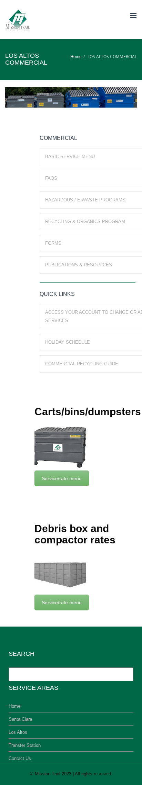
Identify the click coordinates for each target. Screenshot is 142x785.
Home (76, 56)
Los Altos (18, 732)
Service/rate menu (62, 478)
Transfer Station (25, 745)
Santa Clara (20, 719)
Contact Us (20, 758)
